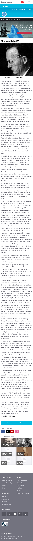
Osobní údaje (11, 536)
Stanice (4, 485)
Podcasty (4, 501)
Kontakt (19, 490)
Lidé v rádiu (20, 485)
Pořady (12, 19)
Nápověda (20, 483)
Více (19, 19)
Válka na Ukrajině (7, 480)
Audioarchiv (22, 9)
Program (14, 9)
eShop (4, 488)
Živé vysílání (5, 496)
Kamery (30, 9)
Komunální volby (7, 483)
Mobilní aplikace (7, 504)
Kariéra (19, 488)
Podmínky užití (21, 536)
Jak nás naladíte (22, 480)
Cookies (3, 536)
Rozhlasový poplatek (23, 493)
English (29, 536)
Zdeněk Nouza (10, 416)
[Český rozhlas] (6, 2)
